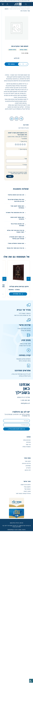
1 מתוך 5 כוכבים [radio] (25, 144)
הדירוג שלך (23, 141)
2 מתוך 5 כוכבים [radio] (22, 144)
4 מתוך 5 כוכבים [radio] (18, 144)
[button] (31, 1)
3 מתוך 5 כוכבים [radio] (20, 144)
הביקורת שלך (23, 149)
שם (25, 158)
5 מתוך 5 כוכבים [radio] (16, 144)
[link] (31, 681)
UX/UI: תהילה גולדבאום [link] (16, 523)
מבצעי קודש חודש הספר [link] (17, 9)
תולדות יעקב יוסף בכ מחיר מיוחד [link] (20, 285)
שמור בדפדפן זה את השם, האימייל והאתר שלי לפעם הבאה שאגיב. (17, 173)
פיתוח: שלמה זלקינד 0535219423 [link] (16, 529)
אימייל (24, 164)
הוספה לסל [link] (11, 64)
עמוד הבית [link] (26, 7)
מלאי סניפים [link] (12, 49)
